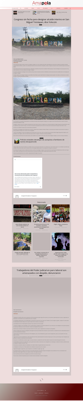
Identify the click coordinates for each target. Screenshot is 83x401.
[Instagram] (40, 390)
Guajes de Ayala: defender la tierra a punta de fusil (22, 253)
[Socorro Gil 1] (34, 13)
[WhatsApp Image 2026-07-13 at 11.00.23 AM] (41, 241)
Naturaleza (26, 8)
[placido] (15, 12)
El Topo (38, 8)
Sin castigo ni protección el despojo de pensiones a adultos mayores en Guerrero (41, 254)
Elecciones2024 (45, 8)
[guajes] (22, 241)
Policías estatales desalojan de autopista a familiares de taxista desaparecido (42, 141)
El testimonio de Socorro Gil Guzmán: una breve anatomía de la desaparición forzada (43, 12)
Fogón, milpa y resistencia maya (61, 12)
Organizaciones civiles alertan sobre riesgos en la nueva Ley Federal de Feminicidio (61, 254)
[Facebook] (37, 390)
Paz (20, 8)
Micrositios (58, 8)
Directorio (36, 393)
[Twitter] (39, 390)
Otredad (32, 8)
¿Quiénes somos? (41, 393)
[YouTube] (42, 390)
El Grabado (66, 8)
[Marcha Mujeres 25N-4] (61, 241)
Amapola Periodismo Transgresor (33, 24)
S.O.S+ (51, 8)
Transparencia (46, 393)
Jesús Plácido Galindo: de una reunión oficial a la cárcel (24, 12)
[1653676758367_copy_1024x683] (16, 141)
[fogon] (53, 12)
